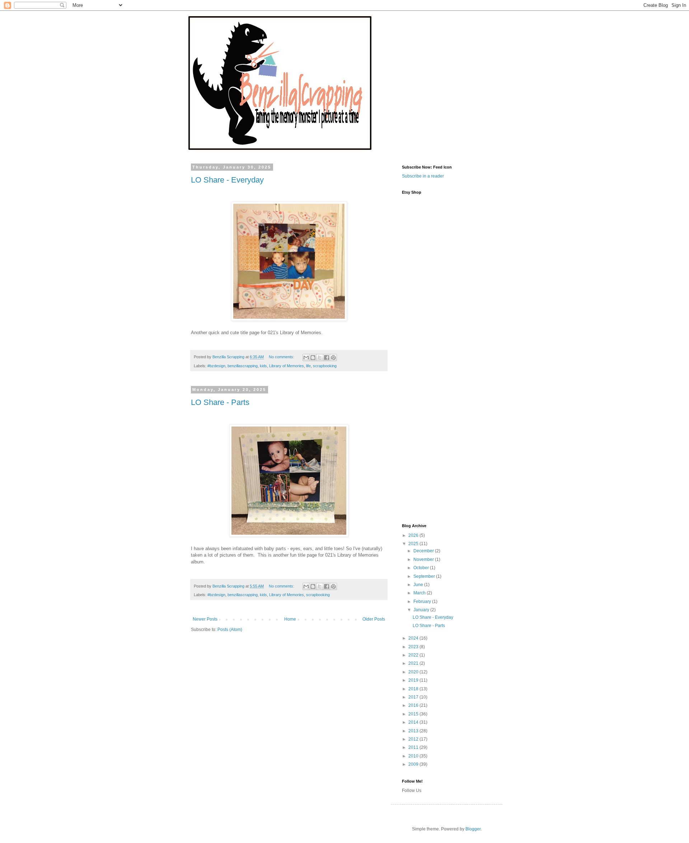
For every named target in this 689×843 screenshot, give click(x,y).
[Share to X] (319, 357)
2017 (414, 697)
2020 (414, 671)
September (424, 576)
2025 (414, 543)
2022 (414, 655)
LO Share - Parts (220, 402)
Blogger (473, 829)
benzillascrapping (243, 366)
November (424, 559)
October (421, 567)
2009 (414, 764)
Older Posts (373, 619)
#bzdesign (216, 366)
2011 (414, 747)
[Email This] (306, 357)
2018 (414, 688)
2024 (414, 638)
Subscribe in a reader (423, 176)
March (420, 592)
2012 (414, 739)
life (308, 366)
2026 (414, 535)
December (424, 550)
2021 (414, 663)
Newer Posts (205, 619)
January (421, 609)
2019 (414, 680)
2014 (414, 722)
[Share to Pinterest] (333, 357)
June (418, 584)
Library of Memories (286, 366)
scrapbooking (325, 366)
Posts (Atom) (229, 629)
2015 (414, 714)
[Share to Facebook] (326, 357)
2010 (414, 756)
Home (290, 619)
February (422, 601)
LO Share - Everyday (227, 179)
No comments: (282, 357)
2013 (414, 730)
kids (263, 366)
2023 (414, 646)
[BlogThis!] (313, 357)
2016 (414, 705)
